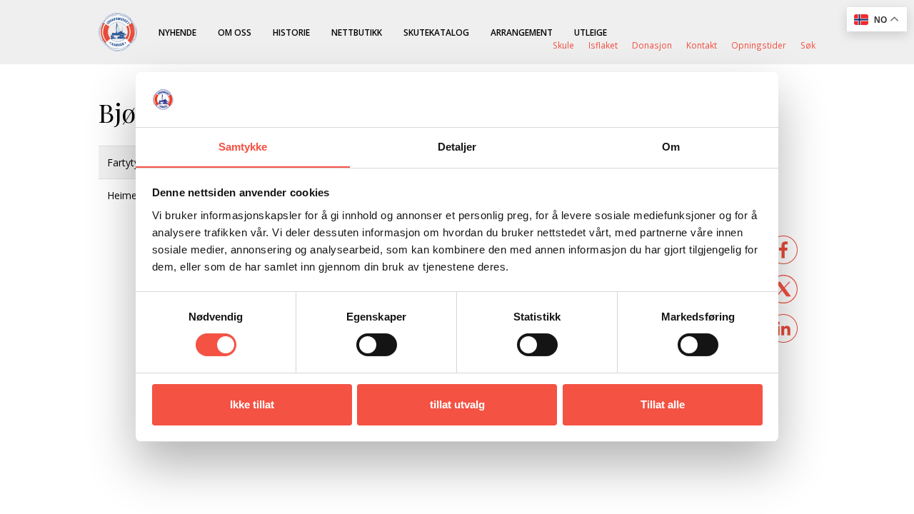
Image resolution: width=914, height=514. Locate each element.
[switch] (376, 344)
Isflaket (603, 45)
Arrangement (522, 32)
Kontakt (701, 45)
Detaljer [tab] (457, 147)
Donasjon (652, 45)
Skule (563, 45)
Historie (291, 32)
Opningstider (758, 45)
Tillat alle (663, 404)
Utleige (590, 32)
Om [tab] (671, 147)
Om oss (234, 32)
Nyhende (177, 32)
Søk (807, 45)
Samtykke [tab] (243, 147)
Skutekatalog (436, 32)
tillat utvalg (457, 404)
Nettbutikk (356, 32)
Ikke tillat (252, 404)
